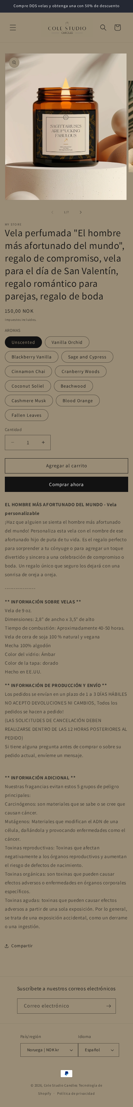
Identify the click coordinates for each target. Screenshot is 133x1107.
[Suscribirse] (108, 1006)
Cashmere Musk (29, 400)
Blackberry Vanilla (32, 357)
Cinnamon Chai (28, 371)
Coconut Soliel (28, 386)
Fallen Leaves (27, 415)
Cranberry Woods (81, 371)
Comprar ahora (66, 484)
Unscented (23, 342)
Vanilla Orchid (67, 342)
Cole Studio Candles (61, 1085)
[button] (13, 27)
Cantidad (13, 429)
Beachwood (73, 386)
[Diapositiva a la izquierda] (52, 212)
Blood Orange (78, 400)
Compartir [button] (22, 946)
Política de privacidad (76, 1093)
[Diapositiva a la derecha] (81, 212)
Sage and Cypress (87, 357)
